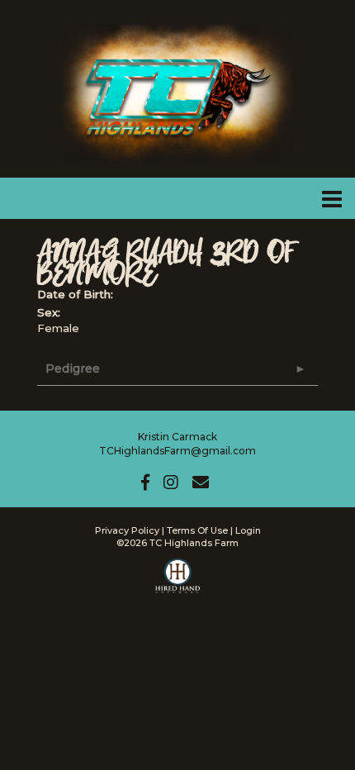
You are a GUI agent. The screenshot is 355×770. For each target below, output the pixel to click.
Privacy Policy (127, 530)
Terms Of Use (197, 530)
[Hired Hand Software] (178, 583)
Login (248, 530)
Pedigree (72, 368)
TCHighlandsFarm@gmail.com (177, 450)
